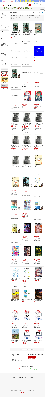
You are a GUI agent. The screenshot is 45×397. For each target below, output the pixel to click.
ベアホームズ (35, 41)
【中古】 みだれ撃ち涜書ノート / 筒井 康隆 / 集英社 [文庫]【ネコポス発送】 (15, 80)
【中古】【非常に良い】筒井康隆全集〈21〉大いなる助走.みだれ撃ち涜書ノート (39, 146)
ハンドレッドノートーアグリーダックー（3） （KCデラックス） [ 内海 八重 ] (27, 103)
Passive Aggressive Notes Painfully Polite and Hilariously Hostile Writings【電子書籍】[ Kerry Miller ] (15, 300)
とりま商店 (12, 172)
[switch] (7, 45)
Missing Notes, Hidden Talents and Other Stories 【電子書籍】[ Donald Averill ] (15, 341)
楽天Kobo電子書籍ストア (14, 194)
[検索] (30, 5)
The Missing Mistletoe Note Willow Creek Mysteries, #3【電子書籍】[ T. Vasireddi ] (38, 300)
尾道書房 (35, 65)
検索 (4, 29)
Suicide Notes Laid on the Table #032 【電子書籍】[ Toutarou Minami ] (15, 322)
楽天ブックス (24, 108)
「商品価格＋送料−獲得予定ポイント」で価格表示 (16, 12)
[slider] (0, 26)
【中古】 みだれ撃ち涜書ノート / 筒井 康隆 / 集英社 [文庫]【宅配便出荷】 (15, 34)
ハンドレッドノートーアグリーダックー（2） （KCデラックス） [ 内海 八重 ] (38, 103)
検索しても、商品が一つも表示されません (17, 360)
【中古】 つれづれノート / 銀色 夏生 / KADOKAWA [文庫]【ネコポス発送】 (38, 212)
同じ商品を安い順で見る (16, 43)
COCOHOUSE (24, 86)
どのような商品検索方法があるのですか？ (17, 359)
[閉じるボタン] (43, 16)
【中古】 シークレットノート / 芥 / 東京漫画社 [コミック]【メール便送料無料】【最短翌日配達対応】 (27, 189)
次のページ (32, 349)
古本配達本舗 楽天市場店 (14, 64)
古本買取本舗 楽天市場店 (26, 64)
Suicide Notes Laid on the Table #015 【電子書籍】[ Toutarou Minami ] (26, 322)
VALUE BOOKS (36, 173)
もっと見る (12, 361)
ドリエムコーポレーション (26, 173)
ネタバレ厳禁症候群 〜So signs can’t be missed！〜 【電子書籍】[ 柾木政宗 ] (16, 258)
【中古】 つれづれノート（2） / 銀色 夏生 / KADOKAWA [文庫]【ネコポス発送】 (38, 189)
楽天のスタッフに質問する (32, 356)
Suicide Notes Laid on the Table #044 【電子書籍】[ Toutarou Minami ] (38, 322)
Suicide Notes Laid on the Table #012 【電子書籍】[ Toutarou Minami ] (38, 341)
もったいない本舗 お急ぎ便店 (14, 87)
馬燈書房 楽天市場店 (36, 86)
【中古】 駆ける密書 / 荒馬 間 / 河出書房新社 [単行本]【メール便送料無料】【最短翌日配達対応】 (16, 212)
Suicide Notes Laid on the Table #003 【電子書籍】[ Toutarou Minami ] (26, 341)
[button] (42, 3)
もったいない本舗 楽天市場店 (26, 41)
